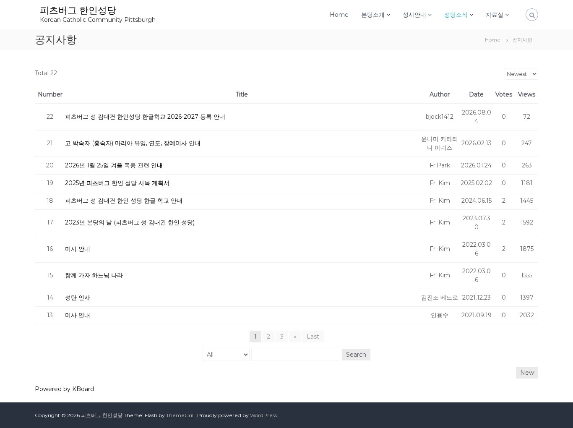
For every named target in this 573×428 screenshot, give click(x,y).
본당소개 (373, 14)
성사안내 (414, 14)
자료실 (494, 14)
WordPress (263, 415)
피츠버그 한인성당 (78, 10)
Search (356, 354)
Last (313, 336)
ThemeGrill (180, 415)
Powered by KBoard (64, 389)
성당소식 (456, 14)
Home (339, 14)
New (527, 372)
